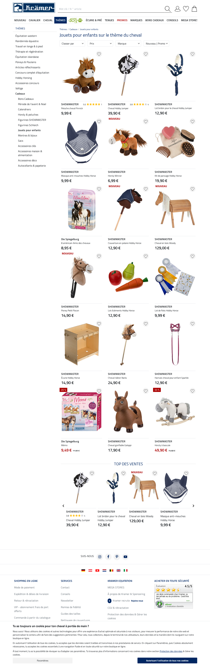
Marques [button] (136, 20)
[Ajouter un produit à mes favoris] (99, 54)
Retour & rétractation (26, 600)
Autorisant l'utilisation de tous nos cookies (167, 660)
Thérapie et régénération (29, 52)
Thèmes (20, 28)
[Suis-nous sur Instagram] (99, 557)
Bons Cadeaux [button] (154, 20)
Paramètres (42, 660)
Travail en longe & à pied (29, 46)
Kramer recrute (126, 600)
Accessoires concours (27, 83)
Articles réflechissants (27, 67)
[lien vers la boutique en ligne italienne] (126, 570)
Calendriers (24, 109)
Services (66, 581)
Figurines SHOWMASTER (32, 120)
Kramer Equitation (120, 581)
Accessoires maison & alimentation (30, 153)
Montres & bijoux (27, 135)
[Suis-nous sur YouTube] (125, 557)
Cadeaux (20, 94)
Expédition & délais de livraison (31, 594)
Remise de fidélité (71, 607)
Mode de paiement (24, 587)
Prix (92, 43)
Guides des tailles (70, 614)
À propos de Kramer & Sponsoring (126, 594)
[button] (75, 20)
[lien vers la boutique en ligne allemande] (83, 570)
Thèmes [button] (60, 20)
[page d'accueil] (34, 7)
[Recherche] (168, 9)
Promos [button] (122, 20)
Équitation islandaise (27, 57)
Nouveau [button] (20, 20)
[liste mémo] (186, 8)
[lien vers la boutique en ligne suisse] (98, 570)
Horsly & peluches (28, 115)
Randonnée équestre (27, 41)
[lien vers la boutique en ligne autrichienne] (91, 570)
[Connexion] (177, 8)
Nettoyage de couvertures (75, 620)
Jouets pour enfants (29, 130)
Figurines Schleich (28, 125)
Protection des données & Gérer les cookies (127, 616)
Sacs (20, 141)
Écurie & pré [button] (94, 20)
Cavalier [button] (34, 20)
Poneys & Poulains (25, 62)
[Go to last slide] (63, 506)
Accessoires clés (27, 146)
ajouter (82, 458)
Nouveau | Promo (155, 43)
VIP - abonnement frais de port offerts (31, 609)
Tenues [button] (109, 20)
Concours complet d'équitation (32, 73)
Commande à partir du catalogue (32, 618)
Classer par (68, 43)
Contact (65, 587)
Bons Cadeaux (26, 99)
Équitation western (26, 36)
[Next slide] (146, 457)
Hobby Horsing (23, 78)
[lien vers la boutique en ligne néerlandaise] (105, 570)
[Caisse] (194, 8)
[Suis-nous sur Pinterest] (117, 557)
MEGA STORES (189, 20)
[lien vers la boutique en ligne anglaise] (119, 570)
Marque (122, 43)
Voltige (19, 88)
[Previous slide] (110, 457)
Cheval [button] (48, 20)
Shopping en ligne (26, 581)
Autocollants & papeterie (32, 166)
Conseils (65, 594)
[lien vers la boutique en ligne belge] (112, 570)
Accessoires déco (27, 160)
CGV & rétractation (118, 608)
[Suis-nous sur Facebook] (108, 557)
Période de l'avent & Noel (32, 104)
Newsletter (67, 600)
